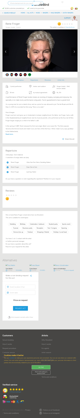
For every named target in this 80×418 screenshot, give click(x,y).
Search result (10, 13)
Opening (64, 228)
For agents (45, 348)
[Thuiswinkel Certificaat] (10, 396)
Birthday (22, 224)
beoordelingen (15, 392)
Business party (27, 228)
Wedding (13, 224)
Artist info (61, 80)
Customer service (8, 353)
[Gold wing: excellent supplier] (59, 24)
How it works (7, 344)
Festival (30, 232)
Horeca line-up (18, 232)
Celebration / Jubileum (37, 224)
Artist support (46, 353)
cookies (11, 358)
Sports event (66, 224)
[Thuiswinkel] (76, 8)
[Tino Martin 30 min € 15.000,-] (16, 265)
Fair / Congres (52, 228)
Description (20, 80)
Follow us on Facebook (51, 410)
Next (74, 51)
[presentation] (20, 287)
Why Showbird (47, 340)
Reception (40, 228)
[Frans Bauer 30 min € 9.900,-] (40, 265)
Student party (53, 224)
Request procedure (9, 348)
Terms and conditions (49, 377)
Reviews (48, 80)
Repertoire (34, 80)
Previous (5, 51)
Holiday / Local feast (60, 232)
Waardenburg (69, 27)
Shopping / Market (43, 232)
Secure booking (8, 340)
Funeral (15, 228)
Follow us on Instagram (51, 413)
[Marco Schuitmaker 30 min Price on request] (64, 265)
